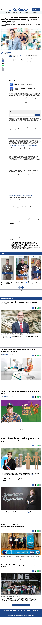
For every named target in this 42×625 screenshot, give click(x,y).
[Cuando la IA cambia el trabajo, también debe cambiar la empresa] (11, 89)
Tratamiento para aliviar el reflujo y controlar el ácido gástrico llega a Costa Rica (18, 350)
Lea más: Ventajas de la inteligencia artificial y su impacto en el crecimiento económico (23, 145)
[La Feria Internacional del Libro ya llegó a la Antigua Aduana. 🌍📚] (22, 268)
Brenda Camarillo (5, 354)
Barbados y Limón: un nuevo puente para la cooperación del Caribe (20, 392)
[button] (36, 9)
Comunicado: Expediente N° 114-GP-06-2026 (23, 84)
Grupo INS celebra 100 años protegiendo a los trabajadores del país (20, 565)
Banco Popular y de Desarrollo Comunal (19, 511)
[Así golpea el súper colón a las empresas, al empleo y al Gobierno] (21, 321)
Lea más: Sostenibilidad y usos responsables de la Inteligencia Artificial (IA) (21, 195)
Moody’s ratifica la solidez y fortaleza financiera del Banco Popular (20, 480)
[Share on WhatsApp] (3, 65)
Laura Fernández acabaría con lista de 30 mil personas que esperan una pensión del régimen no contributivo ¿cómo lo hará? (20, 439)
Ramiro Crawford (5, 396)
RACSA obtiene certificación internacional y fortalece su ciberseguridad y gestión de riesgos (19, 525)
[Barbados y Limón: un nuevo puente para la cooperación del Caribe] (21, 411)
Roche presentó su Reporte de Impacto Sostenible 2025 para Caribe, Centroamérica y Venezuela (7, 283)
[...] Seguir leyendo (7, 337)
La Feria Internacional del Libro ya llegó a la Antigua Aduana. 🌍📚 (22, 282)
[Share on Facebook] (3, 61)
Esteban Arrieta (4, 444)
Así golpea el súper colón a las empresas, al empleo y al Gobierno (19, 303)
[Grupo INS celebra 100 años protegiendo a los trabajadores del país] (21, 584)
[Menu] (2, 9)
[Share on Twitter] (3, 63)
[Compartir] (3, 70)
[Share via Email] (3, 68)
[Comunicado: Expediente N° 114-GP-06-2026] (11, 84)
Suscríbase (35, 610)
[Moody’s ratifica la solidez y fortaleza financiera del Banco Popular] (21, 498)
